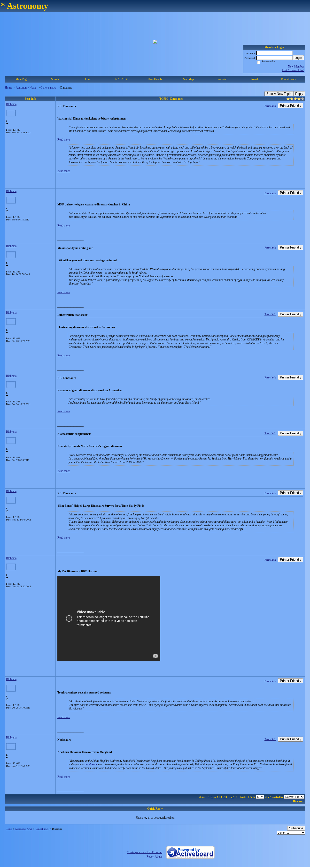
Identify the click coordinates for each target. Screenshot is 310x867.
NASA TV (121, 79)
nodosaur (91, 764)
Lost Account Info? (293, 70)
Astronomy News (26, 87)
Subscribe (296, 828)
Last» (243, 796)
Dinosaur (298, 800)
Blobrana (11, 104)
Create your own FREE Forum (144, 852)
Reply (299, 94)
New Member (296, 66)
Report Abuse (154, 856)
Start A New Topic (278, 94)
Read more (63, 139)
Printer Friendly (290, 105)
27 (232, 796)
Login (298, 58)
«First (202, 796)
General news (48, 87)
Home (8, 87)
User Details (155, 79)
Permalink (270, 105)
